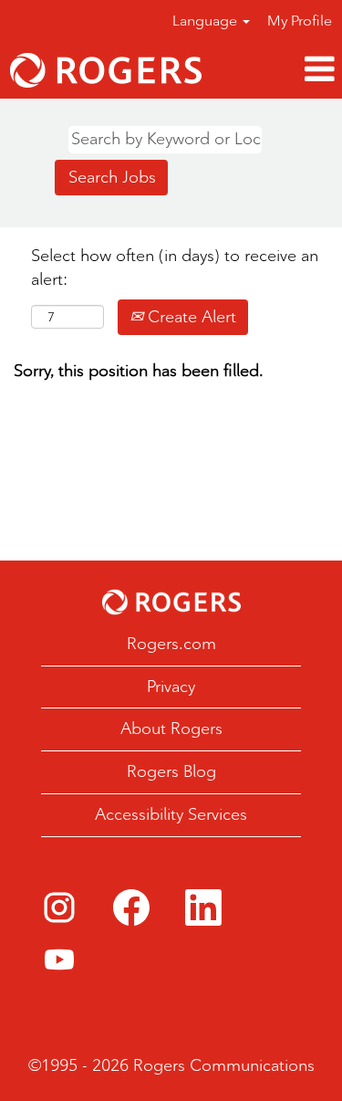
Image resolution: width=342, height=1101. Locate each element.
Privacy (171, 686)
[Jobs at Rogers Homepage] (171, 602)
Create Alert (189, 317)
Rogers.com (171, 644)
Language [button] (206, 20)
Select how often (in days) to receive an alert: (174, 267)
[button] (277, 70)
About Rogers (171, 728)
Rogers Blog (171, 771)
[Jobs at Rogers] (105, 70)
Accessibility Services (171, 814)
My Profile (299, 20)
